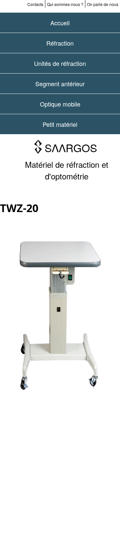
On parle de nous (102, 4)
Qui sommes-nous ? (65, 4)
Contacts (35, 4)
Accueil (60, 22)
